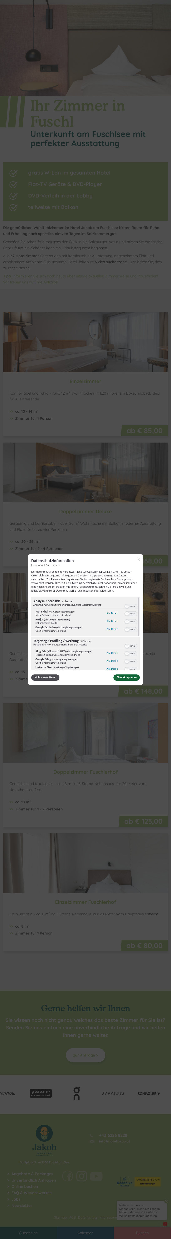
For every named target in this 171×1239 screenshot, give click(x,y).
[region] (85, 633)
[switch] (131, 606)
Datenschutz (52, 565)
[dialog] (85, 619)
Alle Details (112, 613)
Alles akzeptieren (127, 677)
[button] (127, 606)
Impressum (37, 565)
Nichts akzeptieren (45, 677)
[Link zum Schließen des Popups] (139, 559)
